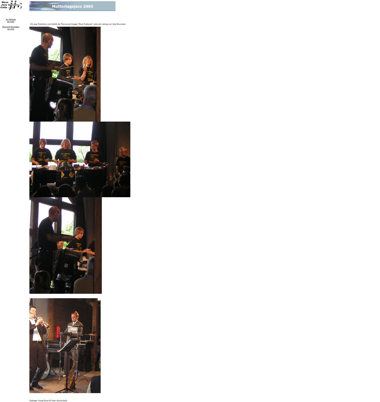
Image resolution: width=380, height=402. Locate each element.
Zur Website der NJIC (11, 21)
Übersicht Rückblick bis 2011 (10, 28)
